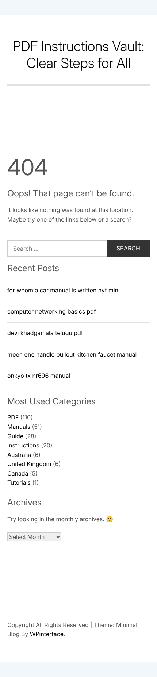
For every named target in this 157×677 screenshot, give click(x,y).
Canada (17, 473)
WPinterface (47, 634)
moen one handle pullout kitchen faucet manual (72, 354)
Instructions (23, 445)
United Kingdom (29, 464)
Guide (15, 436)
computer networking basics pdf (51, 311)
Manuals (18, 426)
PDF (13, 417)
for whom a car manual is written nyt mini (63, 290)
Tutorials (19, 482)
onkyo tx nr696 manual (38, 375)
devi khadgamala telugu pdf (45, 332)
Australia (19, 454)
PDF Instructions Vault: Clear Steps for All (79, 55)
